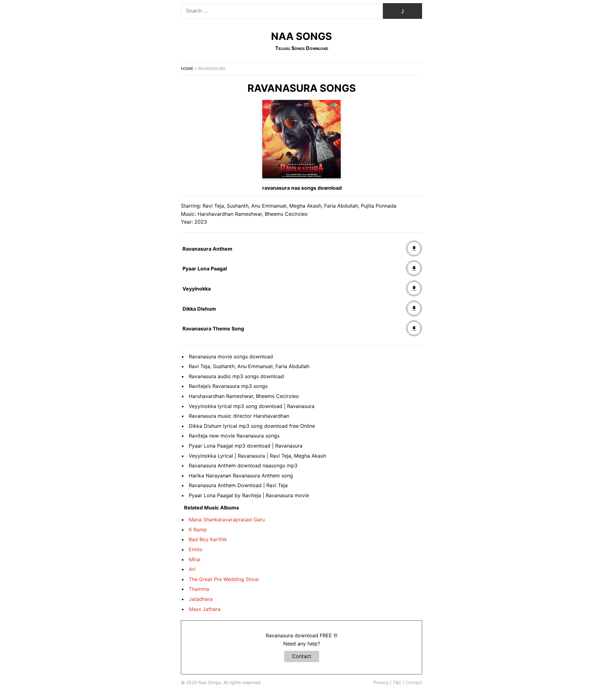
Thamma (199, 589)
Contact (301, 656)
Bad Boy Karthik (208, 539)
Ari (192, 569)
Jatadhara (201, 599)
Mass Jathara (204, 609)
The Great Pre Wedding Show (224, 579)
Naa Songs (301, 36)
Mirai (194, 559)
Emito (196, 549)
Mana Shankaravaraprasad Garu (227, 519)
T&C (397, 682)
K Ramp (198, 529)
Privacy (381, 682)
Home (187, 68)
